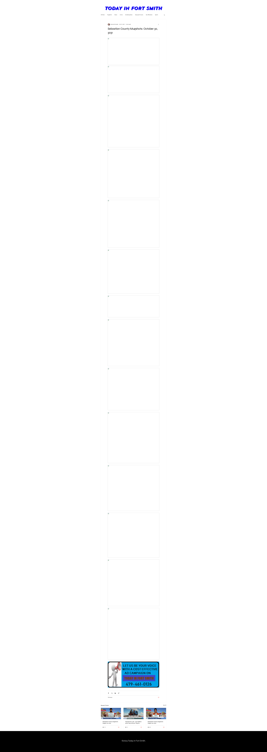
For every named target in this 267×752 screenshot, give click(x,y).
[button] (164, 14)
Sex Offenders (149, 14)
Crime (121, 14)
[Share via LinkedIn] (115, 693)
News (115, 14)
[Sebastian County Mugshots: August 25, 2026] (156, 713)
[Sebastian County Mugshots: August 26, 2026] (111, 713)
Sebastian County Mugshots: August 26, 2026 (110, 722)
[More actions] (158, 24)
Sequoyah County (139, 14)
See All (164, 705)
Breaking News (128, 14)
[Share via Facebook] (108, 693)
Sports (156, 14)
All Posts (103, 14)
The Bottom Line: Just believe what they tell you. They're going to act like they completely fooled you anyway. (133, 722)
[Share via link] (118, 693)
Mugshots (109, 14)
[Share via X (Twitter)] (112, 693)
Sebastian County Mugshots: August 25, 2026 (155, 722)
